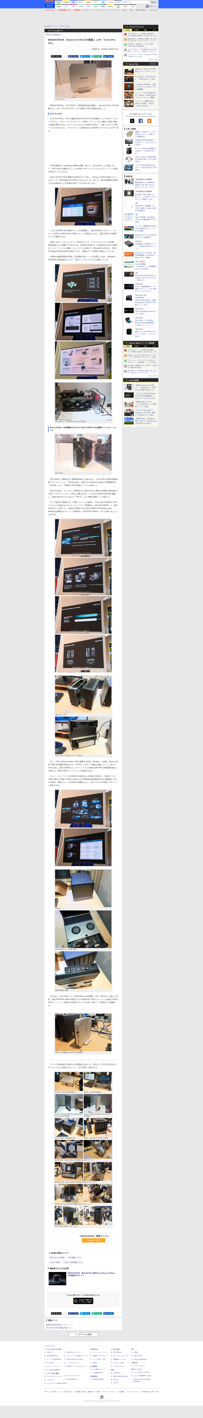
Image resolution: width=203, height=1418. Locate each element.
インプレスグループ (133, 1392)
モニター (86, 10)
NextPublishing (72, 1379)
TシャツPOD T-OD (99, 1359)
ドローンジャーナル (53, 1366)
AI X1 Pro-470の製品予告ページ (59, 1328)
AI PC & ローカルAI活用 (56, 1257)
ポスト (58, 56)
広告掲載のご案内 (80, 1392)
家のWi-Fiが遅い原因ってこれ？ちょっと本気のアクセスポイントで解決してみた (145, 197)
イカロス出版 (115, 1349)
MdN (112, 1370)
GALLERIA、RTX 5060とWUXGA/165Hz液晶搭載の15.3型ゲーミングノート (145, 322)
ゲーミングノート (114, 10)
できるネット (51, 1380)
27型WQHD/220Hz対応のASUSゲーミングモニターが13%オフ (145, 142)
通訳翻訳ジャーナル (119, 1359)
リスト (65, 56)
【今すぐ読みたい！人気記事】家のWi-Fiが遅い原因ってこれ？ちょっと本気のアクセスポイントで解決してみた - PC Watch (142, 51)
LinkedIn (110, 56)
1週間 (145, 30)
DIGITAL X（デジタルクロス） (76, 1366)
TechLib (115, 1383)
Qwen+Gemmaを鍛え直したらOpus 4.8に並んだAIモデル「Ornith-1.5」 (146, 277)
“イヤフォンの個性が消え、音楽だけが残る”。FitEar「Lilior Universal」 (145, 103)
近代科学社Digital (98, 1379)
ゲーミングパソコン (99, 10)
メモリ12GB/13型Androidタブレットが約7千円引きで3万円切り (146, 167)
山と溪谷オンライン (99, 1369)
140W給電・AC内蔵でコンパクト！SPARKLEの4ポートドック (145, 246)
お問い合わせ (68, 1392)
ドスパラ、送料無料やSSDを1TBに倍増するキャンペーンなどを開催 (145, 228)
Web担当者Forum (52, 1356)
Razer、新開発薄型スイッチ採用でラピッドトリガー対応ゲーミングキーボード (145, 289)
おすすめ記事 (134, 380)
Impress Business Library (75, 1359)
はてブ (87, 56)
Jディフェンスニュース (120, 1356)
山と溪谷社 (93, 1366)
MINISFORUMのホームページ (59, 1325)
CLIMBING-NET (98, 1373)
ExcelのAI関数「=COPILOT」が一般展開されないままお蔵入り (145, 266)
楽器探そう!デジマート (100, 1356)
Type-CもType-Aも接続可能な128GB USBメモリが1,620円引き (145, 159)
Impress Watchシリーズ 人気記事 (141, 343)
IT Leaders (50, 1363)
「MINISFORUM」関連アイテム (93, 1236)
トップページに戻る (83, 1334)
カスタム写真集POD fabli (142, 1376)
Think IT (49, 1352)
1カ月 (154, 30)
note (98, 56)
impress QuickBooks (140, 1359)
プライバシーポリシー (109, 1392)
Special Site (133, 64)
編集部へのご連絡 (94, 1392)
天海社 (136, 1352)
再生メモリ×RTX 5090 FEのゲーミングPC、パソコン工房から (145, 334)
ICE (132, 1349)
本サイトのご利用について (52, 1392)
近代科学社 (93, 1376)
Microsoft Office (141, 10)
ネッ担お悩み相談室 (53, 1370)
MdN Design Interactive (120, 1376)
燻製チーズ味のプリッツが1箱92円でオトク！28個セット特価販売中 (145, 134)
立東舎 (95, 1363)
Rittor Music (94, 1349)
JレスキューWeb (118, 1363)
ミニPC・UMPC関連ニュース (73, 1262)
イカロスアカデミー (119, 1366)
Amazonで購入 (93, 1240)
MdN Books (117, 1373)
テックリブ (114, 1380)
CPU (131, 10)
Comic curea (138, 1356)
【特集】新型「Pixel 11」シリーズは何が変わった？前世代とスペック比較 (145, 404)
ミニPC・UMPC (54, 1262)
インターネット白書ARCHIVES (57, 1383)
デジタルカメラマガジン (54, 1376)
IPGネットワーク (136, 1369)
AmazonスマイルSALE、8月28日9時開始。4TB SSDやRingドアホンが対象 (145, 255)
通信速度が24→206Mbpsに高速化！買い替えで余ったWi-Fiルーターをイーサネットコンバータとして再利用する (142, 41)
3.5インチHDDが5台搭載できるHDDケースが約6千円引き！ (146, 151)
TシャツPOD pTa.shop (141, 1372)
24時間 (136, 30)
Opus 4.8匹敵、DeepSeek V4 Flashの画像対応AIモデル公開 (145, 219)
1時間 (127, 30)
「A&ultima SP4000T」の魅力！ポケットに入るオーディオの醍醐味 (145, 87)
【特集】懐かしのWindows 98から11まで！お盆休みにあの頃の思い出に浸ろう (146, 421)
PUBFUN (134, 1363)
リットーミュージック (100, 1352)
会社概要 (121, 1392)
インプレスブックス (73, 1376)
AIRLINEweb (117, 1352)
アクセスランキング (136, 27)
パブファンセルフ (139, 1366)
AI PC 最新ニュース (74, 1257)
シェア (75, 56)
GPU (124, 10)
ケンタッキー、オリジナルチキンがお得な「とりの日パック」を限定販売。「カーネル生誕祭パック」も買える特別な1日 (142, 362)
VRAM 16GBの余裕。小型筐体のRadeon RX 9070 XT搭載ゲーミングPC (145, 302)
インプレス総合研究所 (54, 1359)
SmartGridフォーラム (73, 1352)
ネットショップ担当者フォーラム (77, 1356)
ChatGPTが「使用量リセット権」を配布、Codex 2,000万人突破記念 (145, 208)
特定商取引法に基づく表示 (150, 1392)
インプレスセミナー (73, 1363)
